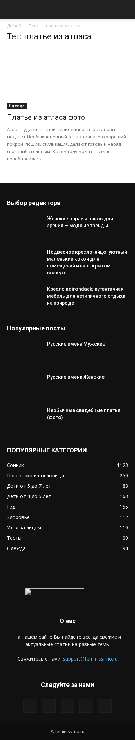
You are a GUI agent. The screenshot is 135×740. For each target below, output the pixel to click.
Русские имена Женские (76, 377)
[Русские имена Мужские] (24, 352)
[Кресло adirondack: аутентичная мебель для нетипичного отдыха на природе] (24, 298)
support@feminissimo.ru (90, 658)
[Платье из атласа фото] (67, 79)
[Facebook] (30, 706)
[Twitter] (49, 706)
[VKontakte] (86, 706)
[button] (12, 9)
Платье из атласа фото (46, 117)
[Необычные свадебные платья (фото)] (24, 419)
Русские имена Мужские (76, 344)
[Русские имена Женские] (24, 386)
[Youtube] (105, 706)
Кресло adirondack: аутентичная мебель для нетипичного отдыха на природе (86, 296)
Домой (14, 26)
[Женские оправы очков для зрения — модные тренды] (24, 227)
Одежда (17, 105)
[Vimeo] (67, 706)
